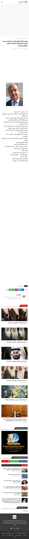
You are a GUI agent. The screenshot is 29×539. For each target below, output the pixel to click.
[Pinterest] (16, 290)
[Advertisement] (14, 20)
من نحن (3, 535)
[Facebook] (22, 290)
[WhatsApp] (13, 290)
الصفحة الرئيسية (24, 38)
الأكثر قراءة (24, 465)
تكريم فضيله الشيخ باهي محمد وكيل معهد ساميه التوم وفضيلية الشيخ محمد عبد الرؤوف (12, 469)
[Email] (10, 290)
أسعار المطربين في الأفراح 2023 (14, 474)
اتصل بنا (14, 537)
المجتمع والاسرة (17, 38)
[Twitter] (19, 290)
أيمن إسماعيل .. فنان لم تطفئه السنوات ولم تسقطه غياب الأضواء (12, 481)
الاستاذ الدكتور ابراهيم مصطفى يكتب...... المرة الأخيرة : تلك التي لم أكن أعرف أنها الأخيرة (12, 487)
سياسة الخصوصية (18, 535)
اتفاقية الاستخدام (10, 535)
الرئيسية (25, 535)
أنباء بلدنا (18, 295)
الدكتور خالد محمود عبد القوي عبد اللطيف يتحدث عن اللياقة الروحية (11, 493)
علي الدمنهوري (4, 533)
